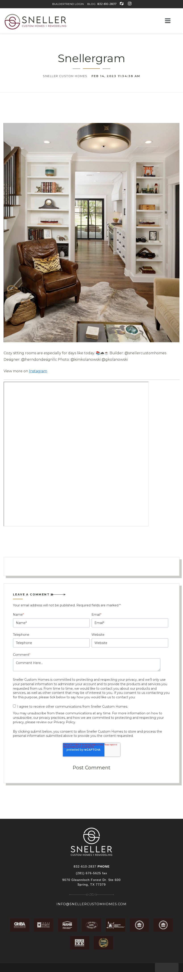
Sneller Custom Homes (65, 76)
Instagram (38, 371)
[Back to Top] (167, 967)
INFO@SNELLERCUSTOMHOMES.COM (91, 904)
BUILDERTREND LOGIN (68, 4)
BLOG (91, 4)
